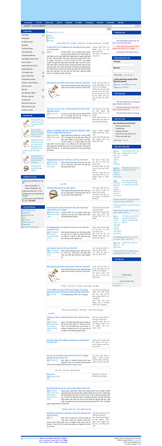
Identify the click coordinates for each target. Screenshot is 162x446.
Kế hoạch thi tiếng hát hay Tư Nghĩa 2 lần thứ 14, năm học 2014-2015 (130, 183)
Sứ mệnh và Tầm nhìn (93, 43)
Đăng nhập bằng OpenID (125, 80)
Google (123, 84)
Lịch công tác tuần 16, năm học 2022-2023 (62, 248)
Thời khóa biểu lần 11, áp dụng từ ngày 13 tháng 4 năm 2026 (100, 190)
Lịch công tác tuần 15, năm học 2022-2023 (100, 249)
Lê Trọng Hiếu (136, 440)
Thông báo (25, 38)
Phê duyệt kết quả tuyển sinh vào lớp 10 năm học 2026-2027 (68, 83)
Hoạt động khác (27, 69)
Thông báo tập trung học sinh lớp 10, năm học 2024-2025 (67, 160)
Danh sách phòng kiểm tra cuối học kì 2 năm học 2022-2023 (100, 230)
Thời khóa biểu (27, 52)
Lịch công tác (26, 62)
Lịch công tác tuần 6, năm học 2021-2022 (100, 253)
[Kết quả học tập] (27, 215)
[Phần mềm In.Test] (28, 210)
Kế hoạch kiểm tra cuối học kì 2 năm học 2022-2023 (100, 168)
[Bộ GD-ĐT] (25, 220)
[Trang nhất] (51, 32)
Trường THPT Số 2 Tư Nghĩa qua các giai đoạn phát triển (100, 49)
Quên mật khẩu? (128, 75)
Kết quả (125, 140)
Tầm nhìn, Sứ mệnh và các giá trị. (100, 55)
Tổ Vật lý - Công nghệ (83, 286)
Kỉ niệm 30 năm (27, 110)
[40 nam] (49, 40)
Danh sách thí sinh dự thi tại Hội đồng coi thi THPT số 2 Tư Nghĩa (100, 85)
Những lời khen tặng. (99, 376)
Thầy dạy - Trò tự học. (99, 374)
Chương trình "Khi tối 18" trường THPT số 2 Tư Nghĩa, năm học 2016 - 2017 (100, 325)
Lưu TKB (63, 184)
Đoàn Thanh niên (28, 76)
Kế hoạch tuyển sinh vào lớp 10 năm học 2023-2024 (100, 162)
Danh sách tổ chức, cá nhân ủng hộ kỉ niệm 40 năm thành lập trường (100, 119)
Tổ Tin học (71, 286)
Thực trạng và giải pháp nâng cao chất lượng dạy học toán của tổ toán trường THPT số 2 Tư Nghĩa (100, 294)
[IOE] (23, 217)
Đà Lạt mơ (50, 374)
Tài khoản (116, 62)
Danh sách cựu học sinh (100, 362)
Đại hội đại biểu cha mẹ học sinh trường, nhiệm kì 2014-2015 (68, 388)
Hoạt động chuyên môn (30, 59)
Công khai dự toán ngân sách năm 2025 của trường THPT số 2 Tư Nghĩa (100, 215)
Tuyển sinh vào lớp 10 (29, 66)
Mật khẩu (116, 68)
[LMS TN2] (50, 38)
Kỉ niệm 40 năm (27, 42)
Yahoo (134, 84)
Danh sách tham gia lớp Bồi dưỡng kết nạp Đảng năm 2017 (100, 139)
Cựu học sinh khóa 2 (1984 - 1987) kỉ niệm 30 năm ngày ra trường (100, 358)
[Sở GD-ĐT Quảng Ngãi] (30, 227)
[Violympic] (25, 213)
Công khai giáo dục (28, 55)
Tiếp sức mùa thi (28, 96)
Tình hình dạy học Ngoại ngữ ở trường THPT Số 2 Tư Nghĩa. (100, 303)
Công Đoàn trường (28, 79)
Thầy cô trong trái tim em (70, 310)
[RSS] (137, 22)
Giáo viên (58, 370)
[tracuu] (49, 36)
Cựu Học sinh (27, 86)
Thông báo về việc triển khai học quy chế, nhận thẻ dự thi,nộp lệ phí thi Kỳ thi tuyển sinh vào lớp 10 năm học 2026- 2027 (33, 146)
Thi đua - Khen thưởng (30, 83)
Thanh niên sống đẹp (95, 310)
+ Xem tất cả (116, 284)
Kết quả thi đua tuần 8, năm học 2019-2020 (100, 318)
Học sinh (66, 370)
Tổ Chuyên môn (27, 72)
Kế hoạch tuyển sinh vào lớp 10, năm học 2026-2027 (100, 275)
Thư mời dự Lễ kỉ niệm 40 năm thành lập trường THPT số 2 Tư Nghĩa (100, 112)
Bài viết (24, 89)
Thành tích (81, 43)
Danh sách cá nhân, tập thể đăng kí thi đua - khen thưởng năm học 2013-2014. (100, 343)
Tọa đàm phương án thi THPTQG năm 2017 (100, 414)
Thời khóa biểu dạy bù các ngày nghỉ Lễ (36, 168)
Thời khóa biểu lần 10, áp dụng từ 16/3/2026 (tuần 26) (100, 197)
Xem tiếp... (106, 43)
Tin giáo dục (26, 100)
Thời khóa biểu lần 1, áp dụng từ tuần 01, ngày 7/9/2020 (130, 153)
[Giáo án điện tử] (27, 222)
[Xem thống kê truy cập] (29, 438)
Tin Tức (61, 32)
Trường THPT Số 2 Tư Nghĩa (66, 43)
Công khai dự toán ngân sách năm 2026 (100, 209)
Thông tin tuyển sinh (69, 409)
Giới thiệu (25, 35)
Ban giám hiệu (75, 370)
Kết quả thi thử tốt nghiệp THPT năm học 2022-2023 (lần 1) (100, 236)
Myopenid (125, 87)
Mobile (139, 444)
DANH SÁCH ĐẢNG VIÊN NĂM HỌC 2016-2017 (100, 133)
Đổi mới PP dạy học (29, 103)
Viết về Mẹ (83, 310)
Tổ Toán (63, 286)
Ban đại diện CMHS (28, 93)
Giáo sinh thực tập (28, 107)
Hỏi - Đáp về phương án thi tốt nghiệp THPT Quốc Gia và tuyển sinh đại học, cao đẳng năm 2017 (100, 422)
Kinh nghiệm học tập (84, 409)
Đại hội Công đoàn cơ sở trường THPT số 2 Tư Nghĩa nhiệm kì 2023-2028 (100, 176)
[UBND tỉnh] (25, 225)
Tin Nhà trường (27, 49)
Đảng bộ (25, 45)
